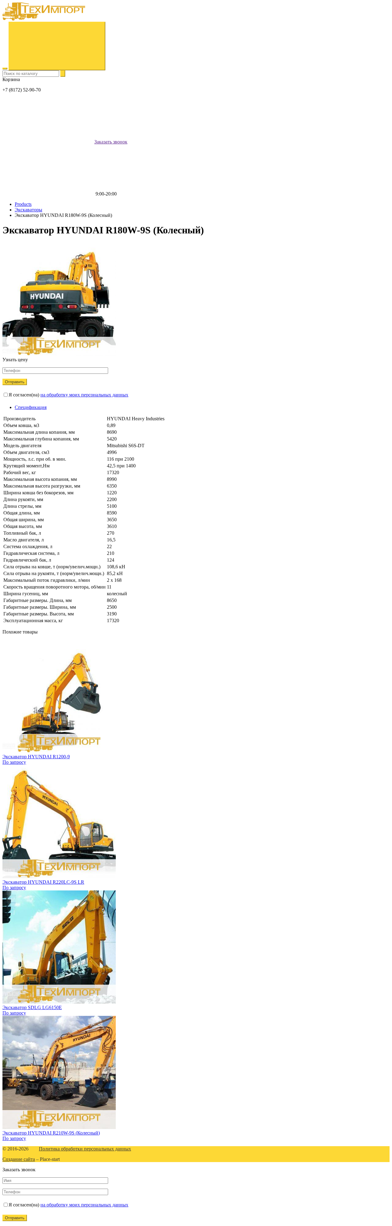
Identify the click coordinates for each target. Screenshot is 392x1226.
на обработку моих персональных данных (84, 394)
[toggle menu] (4, 68)
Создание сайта (18, 1159)
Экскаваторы (28, 209)
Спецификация (31, 407)
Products (23, 204)
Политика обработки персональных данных (85, 1148)
